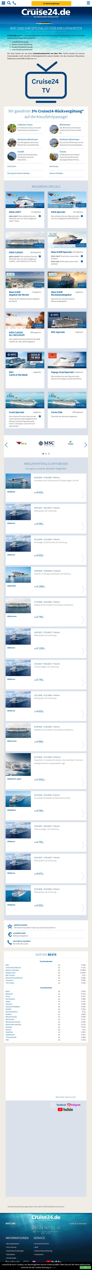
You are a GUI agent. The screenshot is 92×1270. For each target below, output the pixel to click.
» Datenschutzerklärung (43, 1251)
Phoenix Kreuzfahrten (14, 978)
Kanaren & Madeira (13, 1006)
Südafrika (9, 1032)
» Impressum (39, 1254)
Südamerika (10, 1034)
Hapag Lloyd (10, 973)
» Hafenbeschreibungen (15, 1251)
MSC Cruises (10, 975)
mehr (54, 1267)
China (8, 996)
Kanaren (9, 1004)
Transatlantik (11, 1037)
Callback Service (77, 1223)
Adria (8, 991)
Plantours (9, 980)
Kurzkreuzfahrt (12, 1012)
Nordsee (9, 1027)
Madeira (9, 1014)
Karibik (8, 1009)
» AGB (36, 1247)
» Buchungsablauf (12, 1243)
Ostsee (8, 1029)
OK (85, 1267)
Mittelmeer (10, 1019)
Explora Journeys (12, 970)
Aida (7, 965)
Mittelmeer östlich (13, 1022)
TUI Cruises (10, 983)
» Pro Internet (11, 1247)
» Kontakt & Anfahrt (41, 1243)
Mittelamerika (11, 1017)
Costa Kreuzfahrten (13, 967)
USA (7, 1040)
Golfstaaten (10, 999)
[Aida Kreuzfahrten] (21, 443)
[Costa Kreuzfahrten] (70, 442)
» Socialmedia (11, 1258)
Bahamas (9, 994)
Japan (8, 1001)
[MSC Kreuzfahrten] (46, 443)
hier (35, 58)
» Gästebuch (10, 1254)
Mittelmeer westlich (13, 1024)
